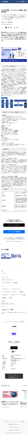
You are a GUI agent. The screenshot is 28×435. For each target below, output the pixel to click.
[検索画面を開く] (26, 1)
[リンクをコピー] (17, 27)
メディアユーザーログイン (14, 225)
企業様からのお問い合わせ (14, 427)
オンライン (14, 291)
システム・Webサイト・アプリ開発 (9, 282)
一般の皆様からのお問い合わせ (14, 430)
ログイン (18, 1)
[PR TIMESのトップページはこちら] (5, 1)
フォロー (14, 347)
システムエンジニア (15, 288)
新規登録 (22, 1)
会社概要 (5, 421)
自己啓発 (4, 297)
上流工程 (10, 297)
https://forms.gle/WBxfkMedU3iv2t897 (9, 145)
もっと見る (24, 385)
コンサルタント (5, 288)
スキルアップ (5, 294)
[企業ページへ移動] (14, 334)
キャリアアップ (13, 294)
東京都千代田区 (4, 303)
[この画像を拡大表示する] (6, 256)
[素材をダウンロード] (15, 27)
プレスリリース (9, 321)
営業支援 (21, 291)
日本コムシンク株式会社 (19, 321)
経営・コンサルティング (7, 279)
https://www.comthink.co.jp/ (21, 210)
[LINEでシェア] (11, 27)
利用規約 (22, 421)
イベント (4, 273)
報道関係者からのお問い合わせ (14, 424)
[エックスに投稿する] (6, 27)
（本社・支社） (11, 303)
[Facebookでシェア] (8, 27)
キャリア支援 (22, 294)
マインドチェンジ (6, 291)
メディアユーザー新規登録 (14, 231)
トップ (3, 321)
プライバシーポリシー (14, 421)
